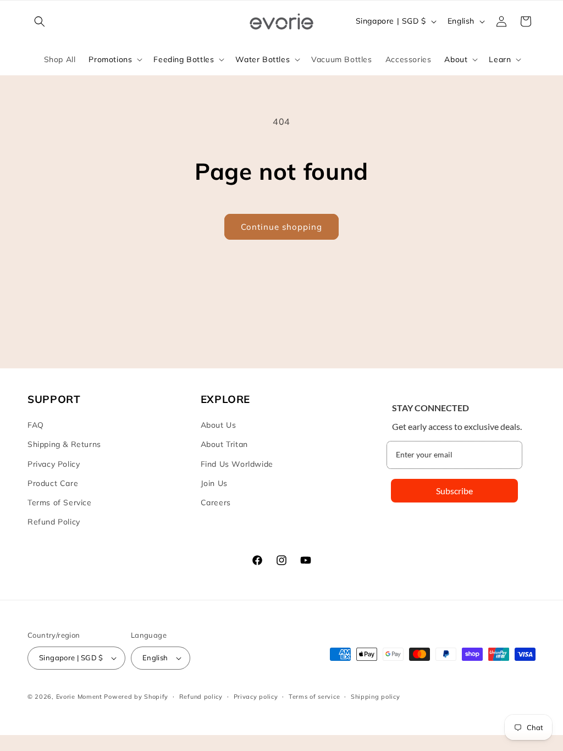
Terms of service (314, 696)
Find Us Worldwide (237, 464)
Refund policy (201, 696)
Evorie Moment (79, 696)
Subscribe (454, 490)
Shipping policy (375, 696)
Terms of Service (59, 502)
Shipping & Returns (64, 444)
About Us (218, 425)
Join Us (214, 483)
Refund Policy (53, 522)
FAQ (35, 425)
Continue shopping (281, 227)
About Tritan (224, 444)
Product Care (52, 483)
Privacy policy (256, 696)
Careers (216, 502)
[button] (39, 21)
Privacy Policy (53, 464)
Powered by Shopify (136, 696)
